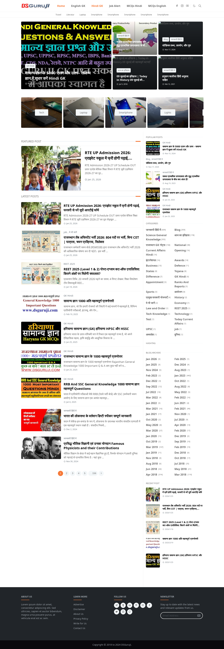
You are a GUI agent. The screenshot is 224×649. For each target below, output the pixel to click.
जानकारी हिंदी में (123, 35)
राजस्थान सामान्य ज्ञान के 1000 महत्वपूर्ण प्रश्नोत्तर (93, 356)
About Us (78, 613)
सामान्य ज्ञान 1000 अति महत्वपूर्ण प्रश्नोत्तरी (89, 301)
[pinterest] (136, 605)
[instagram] (182, 6)
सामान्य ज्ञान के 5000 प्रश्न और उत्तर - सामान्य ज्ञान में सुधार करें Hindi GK (58, 75)
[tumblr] (123, 605)
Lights (167, 112)
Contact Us (79, 628)
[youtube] (187, 6)
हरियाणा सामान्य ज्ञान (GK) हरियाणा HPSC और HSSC (96, 328)
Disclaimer (79, 609)
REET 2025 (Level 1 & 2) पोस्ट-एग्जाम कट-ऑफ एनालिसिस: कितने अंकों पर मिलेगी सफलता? (181, 525)
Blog (166, 39)
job (65, 232)
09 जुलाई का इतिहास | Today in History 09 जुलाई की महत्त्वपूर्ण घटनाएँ (132, 79)
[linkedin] (129, 605)
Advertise (78, 604)
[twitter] (116, 611)
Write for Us (80, 623)
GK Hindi (30, 65)
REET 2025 (69, 263)
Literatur (70, 14)
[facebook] (177, 6)
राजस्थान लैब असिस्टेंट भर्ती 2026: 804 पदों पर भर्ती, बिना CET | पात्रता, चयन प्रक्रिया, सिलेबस (101, 239)
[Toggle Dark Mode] (194, 6)
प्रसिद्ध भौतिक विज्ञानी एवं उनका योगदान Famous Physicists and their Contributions (94, 445)
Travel (58, 14)
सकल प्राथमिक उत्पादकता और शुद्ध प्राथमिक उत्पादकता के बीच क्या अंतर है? (132, 45)
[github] (129, 611)
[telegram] (116, 605)
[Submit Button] (199, 616)
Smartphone (96, 14)
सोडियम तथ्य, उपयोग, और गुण (176, 45)
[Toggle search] (200, 6)
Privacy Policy (80, 618)
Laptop (83, 14)
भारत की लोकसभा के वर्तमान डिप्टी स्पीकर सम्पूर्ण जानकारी (98, 416)
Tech (41, 112)
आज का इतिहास (123, 70)
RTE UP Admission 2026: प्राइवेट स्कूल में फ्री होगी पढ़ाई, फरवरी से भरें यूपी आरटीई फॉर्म (108, 158)
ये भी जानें (73, 232)
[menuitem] (61, 6)
